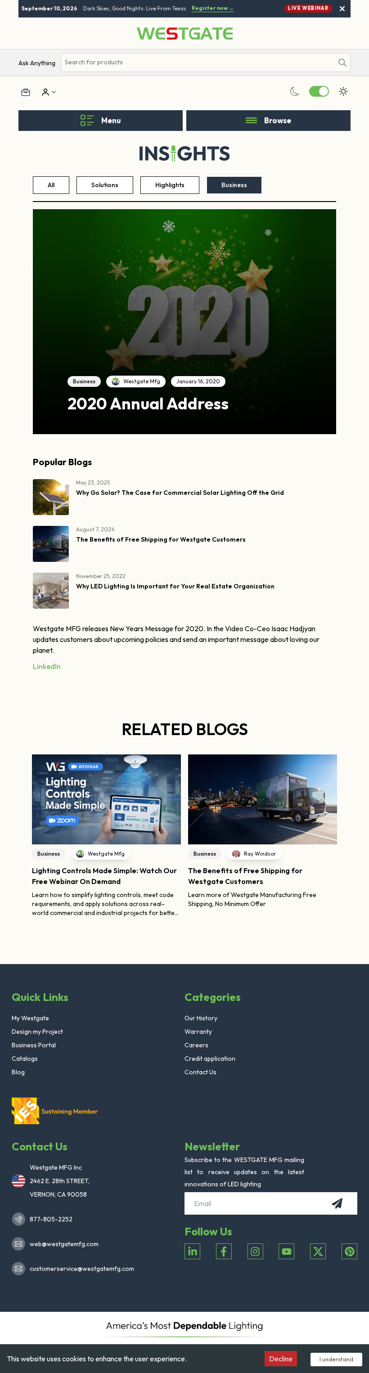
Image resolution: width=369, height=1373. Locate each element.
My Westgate (30, 1018)
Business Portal (34, 1045)
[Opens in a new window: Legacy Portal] (25, 92)
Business (234, 185)
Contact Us (200, 1072)
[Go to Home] (184, 33)
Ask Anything (36, 63)
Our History (200, 1018)
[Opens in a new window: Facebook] (224, 1251)
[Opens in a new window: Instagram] (255, 1251)
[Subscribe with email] (337, 1203)
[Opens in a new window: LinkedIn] (192, 1251)
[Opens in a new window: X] (318, 1251)
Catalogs (25, 1058)
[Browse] (251, 120)
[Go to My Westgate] (44, 92)
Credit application (209, 1058)
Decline (280, 1358)
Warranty (198, 1032)
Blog (18, 1072)
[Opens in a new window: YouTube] (286, 1251)
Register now (208, 8)
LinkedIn (47, 666)
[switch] (319, 91)
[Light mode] (343, 91)
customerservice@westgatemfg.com (79, 1269)
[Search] (342, 62)
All (51, 185)
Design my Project (37, 1032)
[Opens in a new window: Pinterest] (349, 1251)
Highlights (169, 185)
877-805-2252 (51, 1219)
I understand (336, 1359)
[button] (32, 836)
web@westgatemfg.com (64, 1244)
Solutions (104, 185)
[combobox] (197, 62)
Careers (196, 1045)
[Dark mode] (295, 91)
